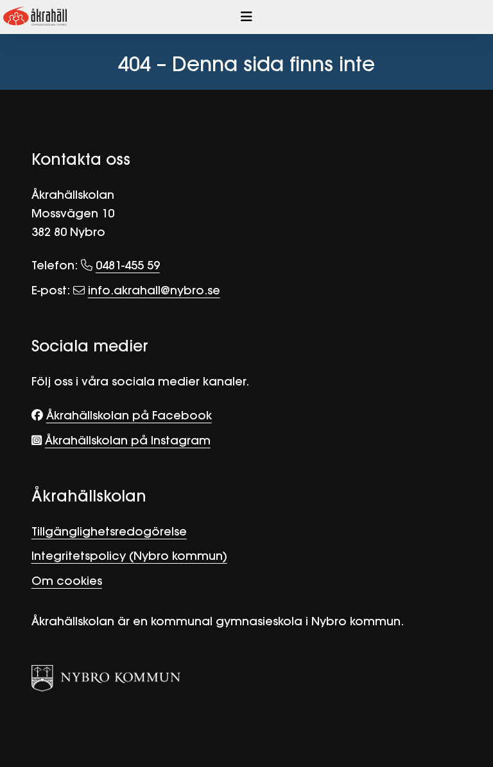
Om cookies (66, 580)
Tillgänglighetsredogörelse (109, 531)
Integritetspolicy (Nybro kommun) (129, 555)
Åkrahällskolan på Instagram (128, 440)
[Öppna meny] (246, 16)
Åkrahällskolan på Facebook (129, 415)
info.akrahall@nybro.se (154, 290)
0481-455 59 (128, 265)
